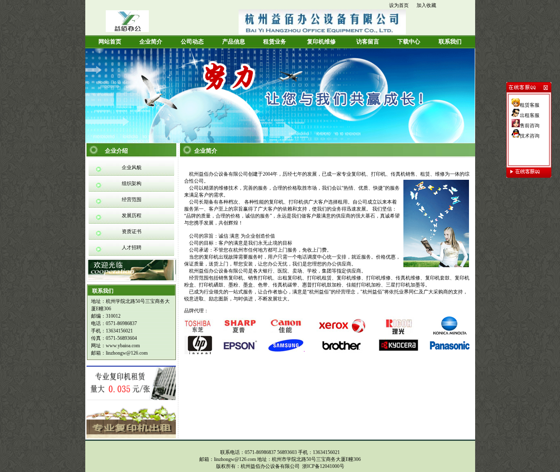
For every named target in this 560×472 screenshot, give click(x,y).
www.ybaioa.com (123, 345)
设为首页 (399, 5)
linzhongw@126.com (127, 353)
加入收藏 (426, 5)
